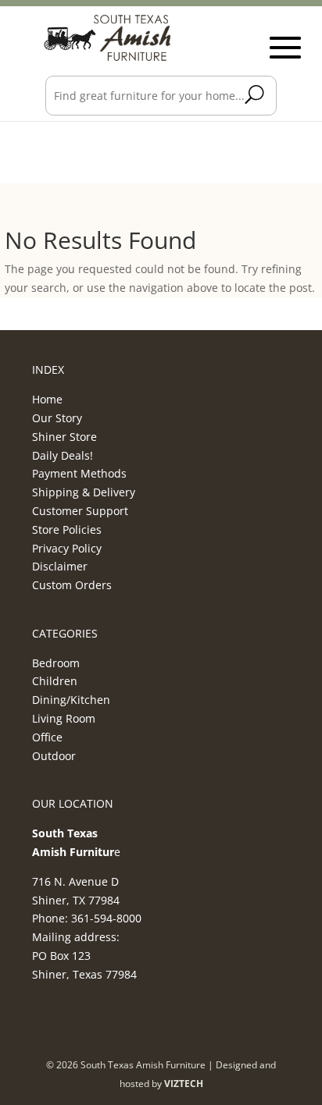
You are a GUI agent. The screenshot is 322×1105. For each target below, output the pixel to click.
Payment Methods (79, 473)
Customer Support (80, 510)
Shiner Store (64, 436)
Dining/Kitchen (71, 699)
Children (54, 680)
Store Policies (67, 529)
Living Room (63, 718)
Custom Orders (72, 584)
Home (47, 399)
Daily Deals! (62, 455)
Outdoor (54, 755)
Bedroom (56, 663)
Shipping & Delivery (83, 492)
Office (47, 737)
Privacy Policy (67, 548)
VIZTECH (183, 1083)
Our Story (57, 417)
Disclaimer (60, 566)
